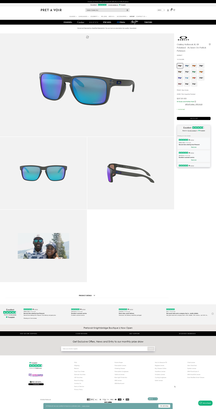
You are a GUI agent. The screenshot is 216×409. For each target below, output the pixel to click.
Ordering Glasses (120, 368)
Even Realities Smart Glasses (195, 377)
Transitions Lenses (160, 371)
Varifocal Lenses (119, 374)
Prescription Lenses (120, 365)
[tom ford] (148, 22)
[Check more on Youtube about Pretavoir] (194, 387)
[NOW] (127, 10)
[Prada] (107, 22)
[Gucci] (93, 22)
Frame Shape (119, 362)
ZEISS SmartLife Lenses (193, 374)
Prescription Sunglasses (122, 371)
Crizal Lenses (191, 362)
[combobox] (107, 10)
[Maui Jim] (134, 22)
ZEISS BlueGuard (119, 383)
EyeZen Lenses (191, 368)
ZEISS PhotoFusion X (193, 371)
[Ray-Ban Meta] (120, 22)
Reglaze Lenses (159, 365)
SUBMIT (151, 349)
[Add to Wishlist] (210, 45)
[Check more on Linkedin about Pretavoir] (203, 387)
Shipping (76, 365)
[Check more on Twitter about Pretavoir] (175, 387)
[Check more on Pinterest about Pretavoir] (184, 387)
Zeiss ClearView (192, 365)
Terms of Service (79, 386)
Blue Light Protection (121, 377)
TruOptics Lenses (160, 374)
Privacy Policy (78, 389)
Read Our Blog (78, 380)
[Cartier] (80, 22)
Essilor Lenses (159, 380)
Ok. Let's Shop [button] (164, 406)
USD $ (159, 10)
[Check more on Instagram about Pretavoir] (165, 387)
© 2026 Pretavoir (45, 399)
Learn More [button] (85, 406)
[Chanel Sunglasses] (68, 22)
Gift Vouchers (78, 377)
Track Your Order (79, 371)
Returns (76, 368)
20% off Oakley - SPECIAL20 (193, 104)
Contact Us (77, 383)
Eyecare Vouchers (79, 374)
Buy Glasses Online (160, 368)
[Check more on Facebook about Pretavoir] (156, 387)
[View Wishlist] (174, 10)
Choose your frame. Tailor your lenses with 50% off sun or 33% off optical (108, 1)
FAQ (75, 362)
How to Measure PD (161, 362)
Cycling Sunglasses (160, 377)
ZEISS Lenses (118, 380)
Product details (85, 295)
